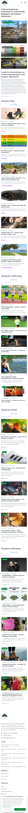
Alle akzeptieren (20, 809)
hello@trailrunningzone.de (9, 737)
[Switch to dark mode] (21, 2)
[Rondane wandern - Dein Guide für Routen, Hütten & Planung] (14, 31)
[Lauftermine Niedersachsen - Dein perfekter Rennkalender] (14, 63)
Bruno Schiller (4, 121)
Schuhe (3, 131)
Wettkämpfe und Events (7, 47)
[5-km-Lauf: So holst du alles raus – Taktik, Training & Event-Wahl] (14, 51)
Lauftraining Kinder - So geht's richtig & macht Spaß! (13, 766)
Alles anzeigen (14, 104)
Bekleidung (4, 559)
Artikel (3, 742)
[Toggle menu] (25, 2)
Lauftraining (4, 158)
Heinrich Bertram (4, 176)
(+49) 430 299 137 (7, 735)
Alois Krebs (3, 203)
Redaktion (4, 770)
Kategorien (4, 783)
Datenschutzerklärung (7, 806)
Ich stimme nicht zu (8, 809)
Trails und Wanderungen (8, 22)
